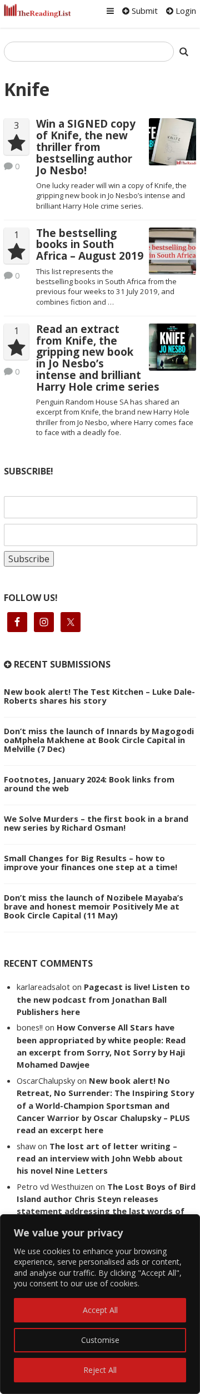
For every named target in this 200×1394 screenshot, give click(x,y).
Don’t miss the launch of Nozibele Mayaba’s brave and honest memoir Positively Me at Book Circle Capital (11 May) (93, 906)
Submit (143, 10)
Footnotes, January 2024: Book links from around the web (89, 784)
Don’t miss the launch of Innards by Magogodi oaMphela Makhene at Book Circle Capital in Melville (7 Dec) (99, 739)
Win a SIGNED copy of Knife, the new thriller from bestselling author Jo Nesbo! (86, 147)
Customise (100, 1340)
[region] (100, 1304)
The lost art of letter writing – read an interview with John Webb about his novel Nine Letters (100, 1158)
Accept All (100, 1310)
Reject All (100, 1370)
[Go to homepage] (37, 11)
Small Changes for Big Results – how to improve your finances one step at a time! (90, 862)
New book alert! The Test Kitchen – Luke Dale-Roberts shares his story (99, 696)
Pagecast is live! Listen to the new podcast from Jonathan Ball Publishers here (103, 999)
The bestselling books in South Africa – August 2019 (89, 245)
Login (184, 10)
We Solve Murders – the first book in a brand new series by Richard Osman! (96, 823)
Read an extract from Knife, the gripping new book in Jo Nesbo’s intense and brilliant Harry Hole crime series (97, 358)
